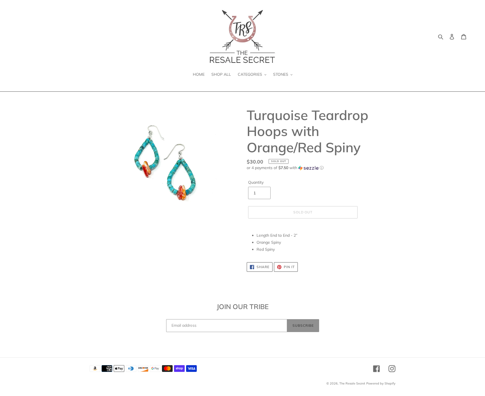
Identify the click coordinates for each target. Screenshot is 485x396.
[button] (285, 168)
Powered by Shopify (380, 383)
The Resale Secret (352, 383)
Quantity (256, 182)
